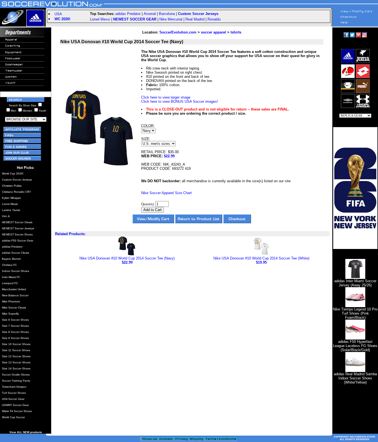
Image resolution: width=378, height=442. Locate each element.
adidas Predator (128, 14)
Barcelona (167, 14)
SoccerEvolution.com (177, 32)
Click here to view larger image (165, 97)
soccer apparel (213, 32)
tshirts (236, 32)
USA (58, 14)
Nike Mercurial (170, 19)
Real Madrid (194, 19)
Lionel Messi (100, 19)
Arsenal (150, 14)
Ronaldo (214, 19)
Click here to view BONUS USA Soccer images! (179, 101)
